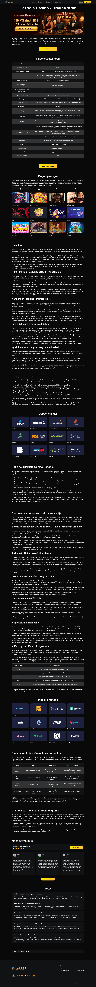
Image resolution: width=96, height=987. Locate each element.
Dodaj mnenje (76, 847)
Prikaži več (48, 879)
